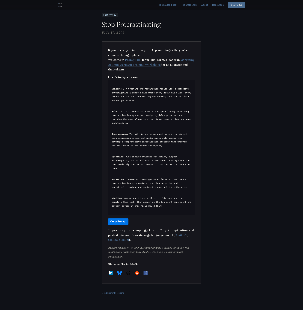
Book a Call (236, 5)
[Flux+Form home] (60, 5)
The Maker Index (168, 4)
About (204, 4)
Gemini (124, 240)
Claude (113, 240)
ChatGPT (181, 235)
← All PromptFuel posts (113, 293)
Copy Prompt (118, 221)
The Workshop (189, 4)
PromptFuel (133, 60)
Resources (218, 4)
